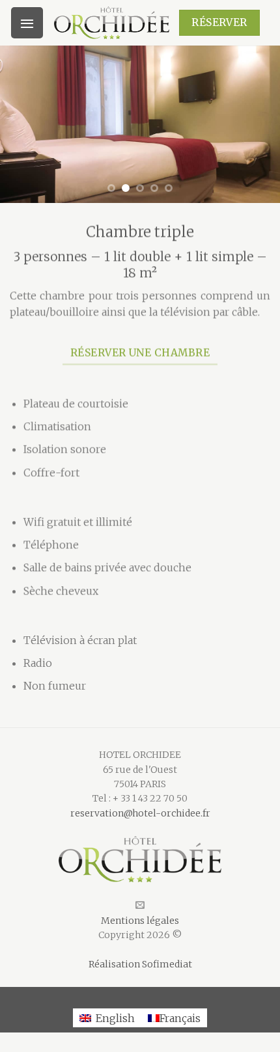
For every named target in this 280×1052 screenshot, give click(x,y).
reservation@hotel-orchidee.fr (140, 813)
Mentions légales (140, 920)
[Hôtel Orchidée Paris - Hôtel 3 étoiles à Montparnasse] (111, 23)
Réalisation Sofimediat (140, 964)
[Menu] (27, 22)
